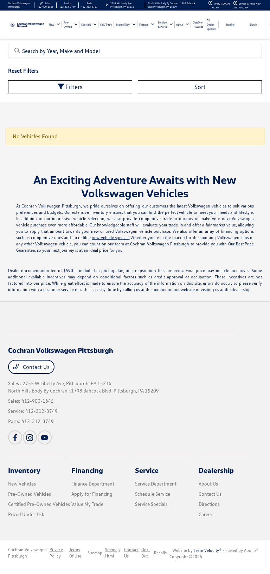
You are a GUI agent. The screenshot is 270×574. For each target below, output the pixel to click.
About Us (208, 484)
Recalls (160, 552)
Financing (87, 470)
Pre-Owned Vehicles (29, 494)
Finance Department (92, 484)
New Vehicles (22, 484)
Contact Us (35, 366)
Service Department (155, 484)
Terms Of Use (75, 553)
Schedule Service (152, 494)
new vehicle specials (110, 237)
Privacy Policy (56, 553)
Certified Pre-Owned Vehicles (39, 504)
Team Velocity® (207, 550)
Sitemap (95, 552)
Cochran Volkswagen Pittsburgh (27, 553)
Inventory (24, 470)
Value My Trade (87, 504)
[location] (107, 5)
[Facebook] (15, 437)
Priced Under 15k (26, 514)
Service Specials (151, 504)
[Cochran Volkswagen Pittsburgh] (27, 24)
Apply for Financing (91, 494)
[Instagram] (30, 437)
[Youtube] (45, 437)
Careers (206, 514)
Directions (209, 504)
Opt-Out (145, 553)
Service (147, 470)
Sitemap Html (112, 553)
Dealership (216, 470)
